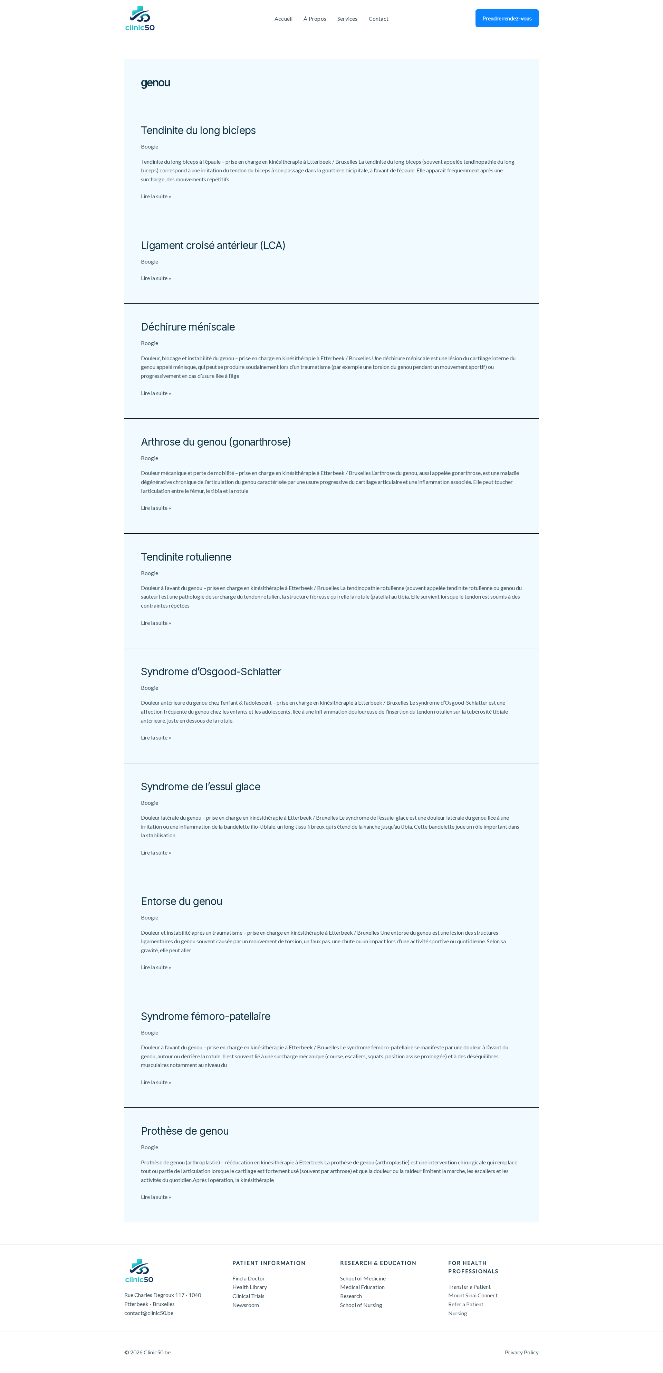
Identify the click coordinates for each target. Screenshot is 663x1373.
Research (351, 1296)
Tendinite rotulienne (186, 557)
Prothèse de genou (185, 1131)
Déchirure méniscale (188, 327)
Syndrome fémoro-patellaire (205, 1016)
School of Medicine (363, 1278)
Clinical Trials (248, 1296)
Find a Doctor (248, 1278)
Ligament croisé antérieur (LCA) (213, 245)
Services (347, 18)
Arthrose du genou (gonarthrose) (216, 442)
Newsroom (245, 1305)
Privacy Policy (522, 1352)
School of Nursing (361, 1305)
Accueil (283, 18)
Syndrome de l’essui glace (200, 786)
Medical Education (362, 1287)
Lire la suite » (156, 196)
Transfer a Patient (469, 1286)
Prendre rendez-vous (507, 18)
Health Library (249, 1287)
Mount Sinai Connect (473, 1295)
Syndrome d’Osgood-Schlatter (211, 671)
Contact (378, 18)
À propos (315, 18)
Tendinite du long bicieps (198, 130)
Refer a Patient (465, 1304)
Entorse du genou (181, 901)
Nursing (457, 1313)
